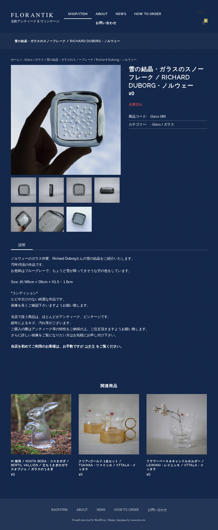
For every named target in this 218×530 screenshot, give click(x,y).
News (121, 14)
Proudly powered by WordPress (89, 520)
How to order (147, 14)
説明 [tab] (21, 244)
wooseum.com (137, 520)
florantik (32, 15)
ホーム (15, 59)
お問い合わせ (106, 23)
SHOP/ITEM (78, 14)
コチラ (90, 346)
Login (200, 12)
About (102, 14)
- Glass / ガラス (33, 59)
